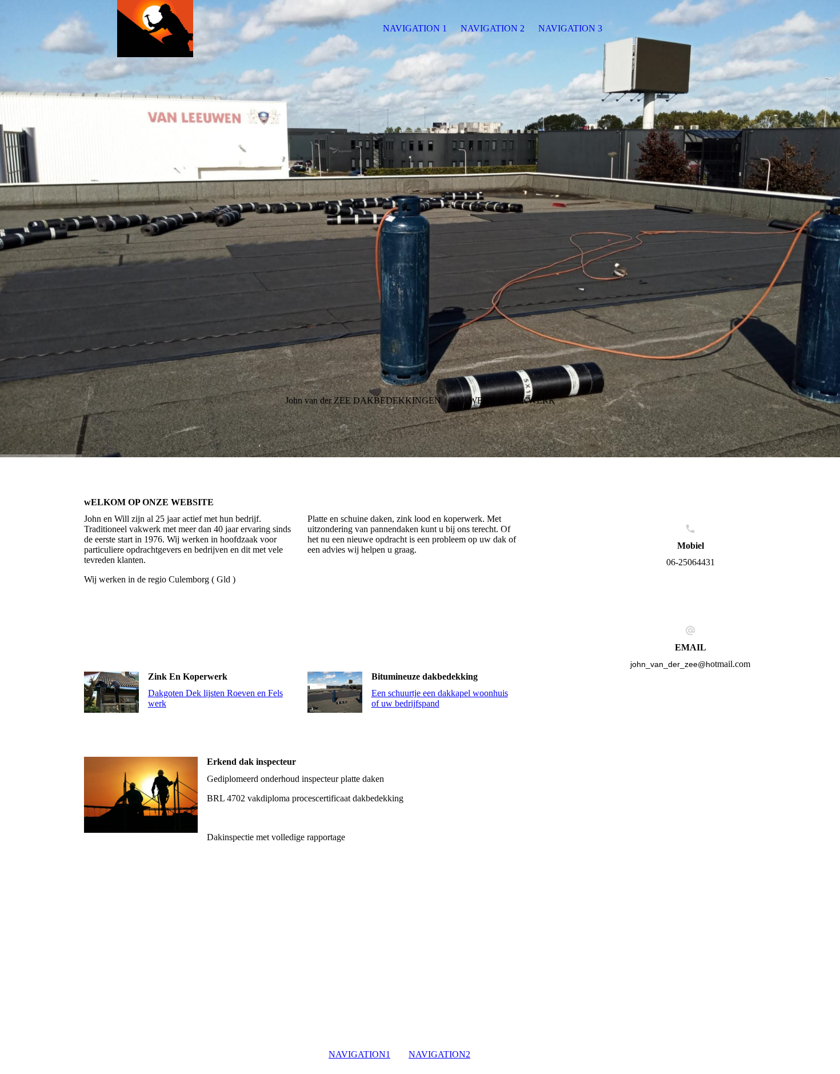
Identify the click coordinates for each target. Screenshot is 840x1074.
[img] (155, 28)
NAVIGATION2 (439, 1054)
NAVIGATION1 (359, 1054)
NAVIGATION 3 (570, 28)
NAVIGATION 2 (493, 28)
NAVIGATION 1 (415, 28)
